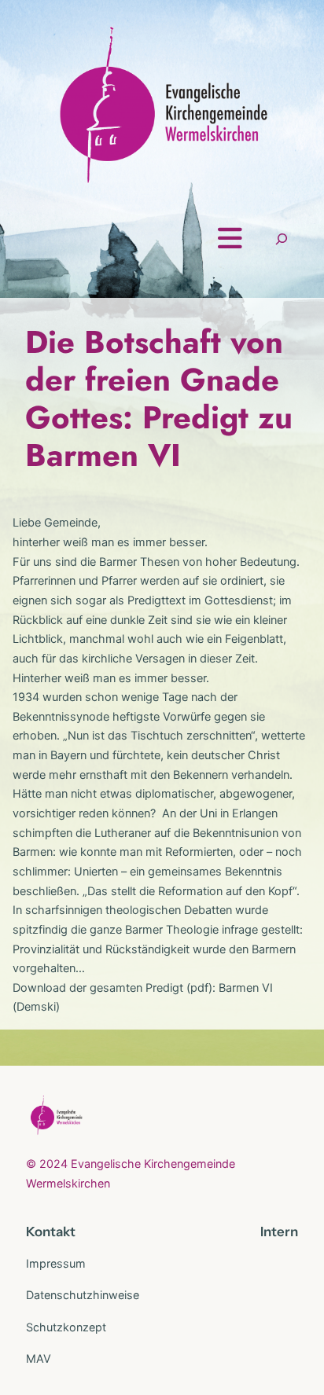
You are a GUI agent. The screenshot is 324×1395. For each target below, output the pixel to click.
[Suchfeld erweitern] (281, 238)
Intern (279, 1231)
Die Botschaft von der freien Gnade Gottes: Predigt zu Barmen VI (159, 398)
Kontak (48, 1231)
